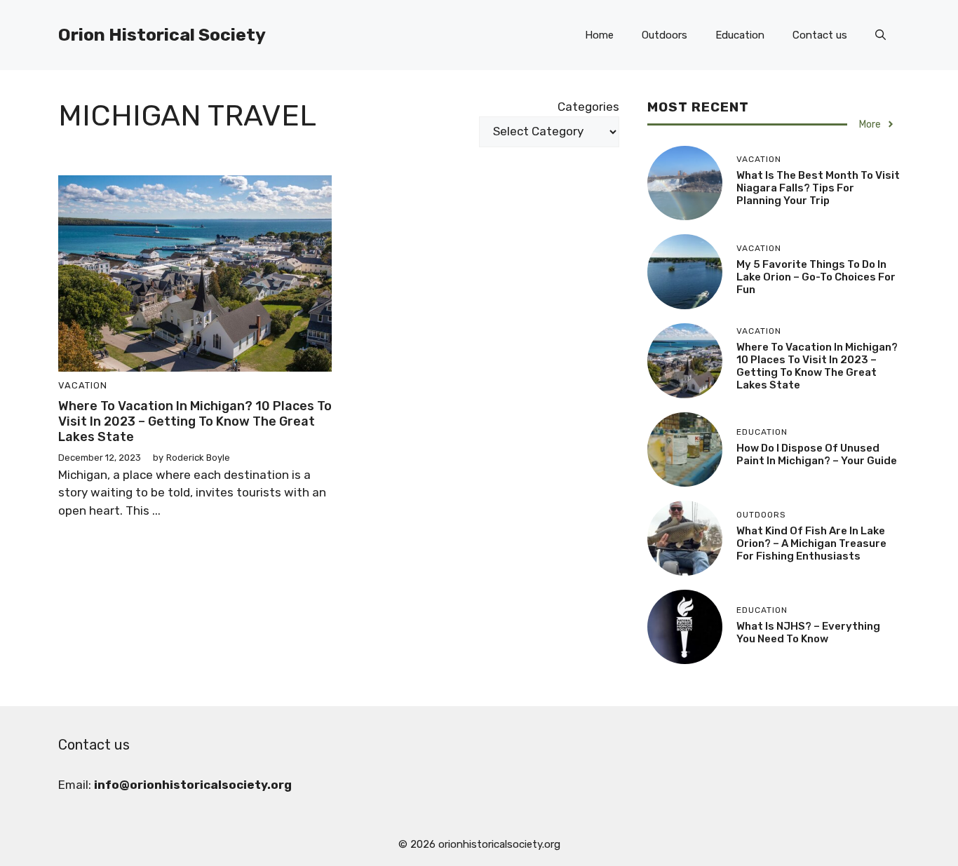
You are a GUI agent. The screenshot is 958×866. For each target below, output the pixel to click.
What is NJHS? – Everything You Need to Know (808, 632)
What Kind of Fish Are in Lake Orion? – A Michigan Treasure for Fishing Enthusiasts (811, 543)
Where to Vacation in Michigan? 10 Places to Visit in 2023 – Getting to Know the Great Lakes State (195, 421)
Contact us (819, 35)
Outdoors (664, 35)
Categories (588, 107)
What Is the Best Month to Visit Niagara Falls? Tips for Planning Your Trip (818, 188)
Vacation (82, 385)
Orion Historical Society (162, 35)
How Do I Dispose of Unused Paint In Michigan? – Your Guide (816, 454)
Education (739, 35)
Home (599, 35)
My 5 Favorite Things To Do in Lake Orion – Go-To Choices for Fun (816, 277)
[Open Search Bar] (880, 35)
